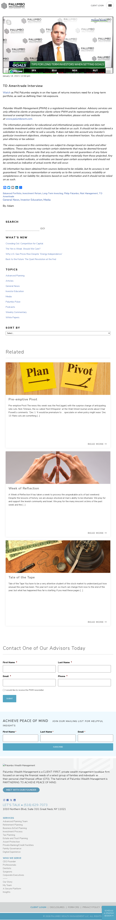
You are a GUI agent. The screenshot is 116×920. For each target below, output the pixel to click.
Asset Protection (11, 841)
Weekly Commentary (16, 312)
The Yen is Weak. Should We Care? (23, 248)
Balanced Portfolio (12, 193)
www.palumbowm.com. (19, 119)
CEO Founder (9, 861)
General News (11, 199)
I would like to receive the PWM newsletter (24, 690)
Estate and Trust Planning (15, 838)
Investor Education (31, 199)
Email (7, 676)
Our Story (7, 881)
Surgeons (7, 871)
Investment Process (12, 831)
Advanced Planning (15, 275)
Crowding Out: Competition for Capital (24, 243)
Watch (6, 92)
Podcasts (10, 307)
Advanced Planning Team (15, 821)
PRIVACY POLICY (91, 907)
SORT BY (13, 327)
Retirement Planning (13, 824)
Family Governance (12, 848)
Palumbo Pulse (13, 301)
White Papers (12, 317)
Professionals (9, 864)
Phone (62, 676)
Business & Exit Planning (15, 828)
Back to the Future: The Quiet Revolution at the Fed (31, 259)
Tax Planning (9, 835)
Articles (9, 280)
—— (5, 878)
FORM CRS (73, 907)
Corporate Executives (13, 875)
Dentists (7, 868)
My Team (7, 885)
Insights (6, 892)
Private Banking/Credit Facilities (18, 845)
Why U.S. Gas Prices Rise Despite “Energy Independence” (34, 254)
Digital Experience (12, 851)
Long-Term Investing (52, 193)
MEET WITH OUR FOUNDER (21, 789)
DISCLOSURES (57, 907)
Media (47, 199)
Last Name (65, 662)
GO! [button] (42, 228)
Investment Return (31, 193)
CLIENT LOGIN (97, 5)
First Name (10, 662)
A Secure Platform (12, 888)
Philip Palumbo (71, 193)
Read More (96, 444)
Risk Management (89, 193)
